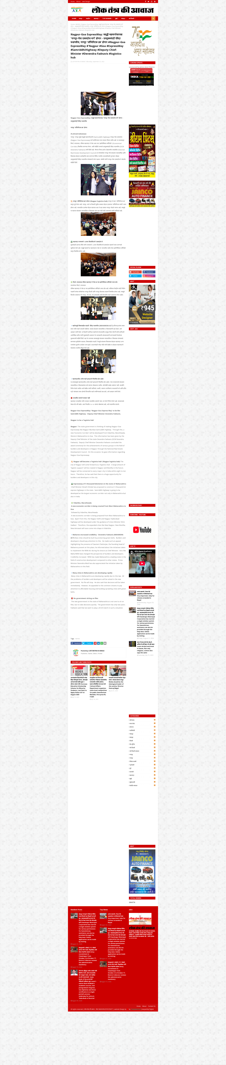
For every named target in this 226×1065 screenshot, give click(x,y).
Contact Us (151, 1006)
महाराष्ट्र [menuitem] (96, 18)
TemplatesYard (136, 1009)
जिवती (142, 741)
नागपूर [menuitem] (80, 18)
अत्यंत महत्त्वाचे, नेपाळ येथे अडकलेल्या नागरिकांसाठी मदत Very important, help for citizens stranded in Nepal (145, 596)
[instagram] (152, 1)
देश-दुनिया (142, 744)
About (78, 1)
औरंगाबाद (142, 720)
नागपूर (142, 758)
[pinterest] (154, 1)
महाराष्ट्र (78, 24)
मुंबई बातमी (142, 782)
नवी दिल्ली (142, 748)
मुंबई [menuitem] (116, 18)
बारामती (142, 772)
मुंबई (142, 779)
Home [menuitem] (74, 18)
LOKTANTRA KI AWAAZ (79, 61)
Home (73, 1)
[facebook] (145, 1)
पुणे (142, 768)
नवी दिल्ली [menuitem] (131, 18)
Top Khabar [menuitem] (106, 18)
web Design (86, 1)
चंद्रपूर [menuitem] (123, 18)
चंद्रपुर (142, 734)
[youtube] (135, 271)
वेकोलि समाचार (142, 785)
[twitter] (148, 1)
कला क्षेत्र (142, 723)
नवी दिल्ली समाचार (142, 751)
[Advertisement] (98, 77)
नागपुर (142, 754)
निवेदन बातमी (142, 761)
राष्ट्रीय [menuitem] (88, 18)
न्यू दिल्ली (142, 765)
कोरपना (142, 727)
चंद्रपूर (142, 737)
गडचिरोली (142, 730)
